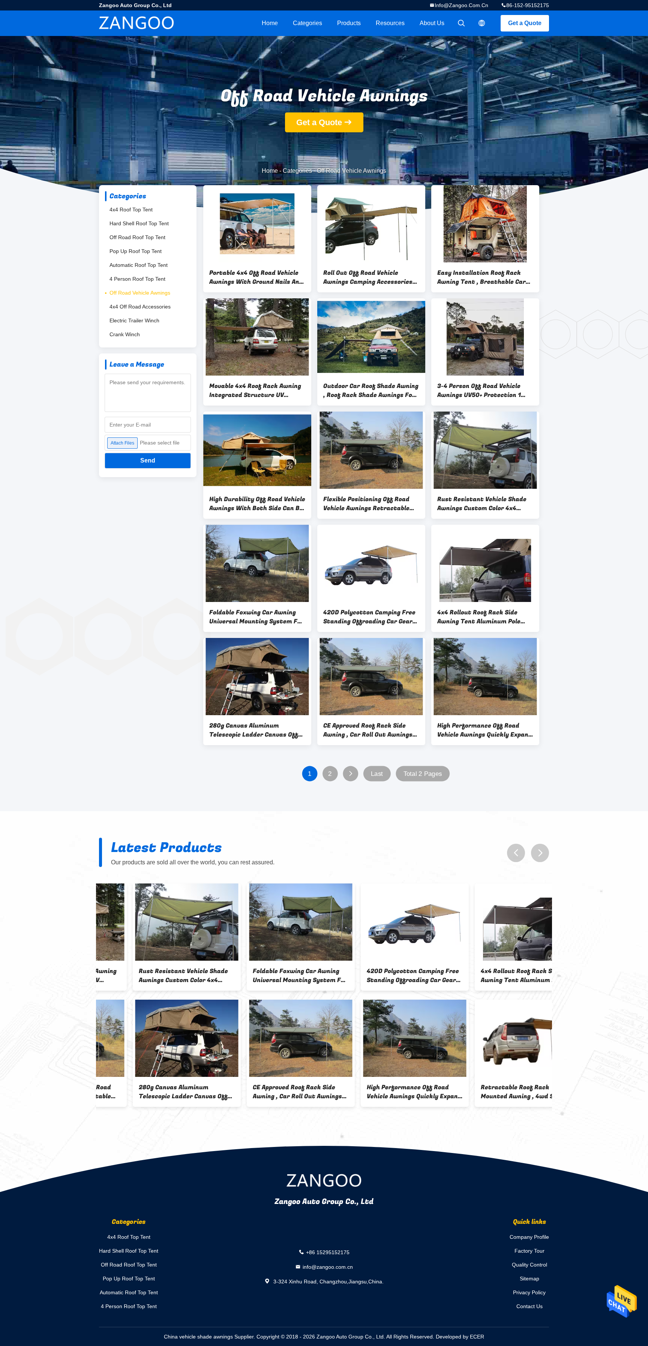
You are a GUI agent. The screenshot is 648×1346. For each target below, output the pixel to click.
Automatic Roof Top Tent (139, 265)
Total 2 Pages (423, 773)
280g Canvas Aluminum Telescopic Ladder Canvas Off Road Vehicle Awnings (253, 730)
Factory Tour (529, 1251)
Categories (307, 23)
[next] (540, 853)
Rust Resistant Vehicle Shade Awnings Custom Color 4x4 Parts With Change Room (481, 504)
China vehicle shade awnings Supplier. (210, 1337)
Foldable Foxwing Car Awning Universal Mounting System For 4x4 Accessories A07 (256, 617)
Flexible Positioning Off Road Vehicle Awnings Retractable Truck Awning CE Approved (366, 504)
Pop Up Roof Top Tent (136, 251)
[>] (350, 774)
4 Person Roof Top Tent (137, 279)
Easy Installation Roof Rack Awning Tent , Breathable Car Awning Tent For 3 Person (481, 277)
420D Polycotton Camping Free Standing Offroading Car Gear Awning (369, 617)
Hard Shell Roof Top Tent (139, 223)
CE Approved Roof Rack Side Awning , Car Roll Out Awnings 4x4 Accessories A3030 (367, 730)
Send (147, 460)
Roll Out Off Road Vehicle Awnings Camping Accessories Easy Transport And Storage (367, 277)
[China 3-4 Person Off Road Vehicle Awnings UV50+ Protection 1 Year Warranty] (485, 337)
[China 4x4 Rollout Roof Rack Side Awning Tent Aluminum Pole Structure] (485, 563)
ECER (477, 1337)
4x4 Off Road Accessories (140, 307)
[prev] (516, 853)
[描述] (482, 23)
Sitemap (529, 1279)
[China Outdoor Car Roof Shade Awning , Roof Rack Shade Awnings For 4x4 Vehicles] (371, 337)
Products (349, 23)
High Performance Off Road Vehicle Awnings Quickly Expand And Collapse (484, 730)
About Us (432, 23)
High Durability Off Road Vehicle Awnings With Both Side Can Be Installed (257, 504)
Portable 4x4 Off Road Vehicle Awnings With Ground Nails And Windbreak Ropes (256, 277)
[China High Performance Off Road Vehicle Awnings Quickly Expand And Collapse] (485, 676)
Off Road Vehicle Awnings (140, 293)
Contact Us (529, 1306)
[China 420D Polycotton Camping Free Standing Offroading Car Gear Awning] (371, 563)
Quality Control (529, 1265)
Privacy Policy (529, 1292)
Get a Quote (525, 23)
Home (270, 23)
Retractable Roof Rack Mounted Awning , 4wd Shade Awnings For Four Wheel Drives (493, 1092)
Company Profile (529, 1237)
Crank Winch (125, 334)
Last (377, 773)
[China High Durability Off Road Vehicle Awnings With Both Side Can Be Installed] (257, 450)
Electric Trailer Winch (134, 320)
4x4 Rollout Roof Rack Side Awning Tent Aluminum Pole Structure (478, 617)
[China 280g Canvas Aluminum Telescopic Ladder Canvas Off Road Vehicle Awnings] (257, 676)
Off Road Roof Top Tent (137, 237)
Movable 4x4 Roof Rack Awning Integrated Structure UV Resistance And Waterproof (255, 391)
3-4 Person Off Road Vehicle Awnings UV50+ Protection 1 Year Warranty (479, 391)
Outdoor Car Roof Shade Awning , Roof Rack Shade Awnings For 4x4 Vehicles (370, 391)
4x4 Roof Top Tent (131, 210)
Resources (390, 23)
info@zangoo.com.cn (461, 5)
